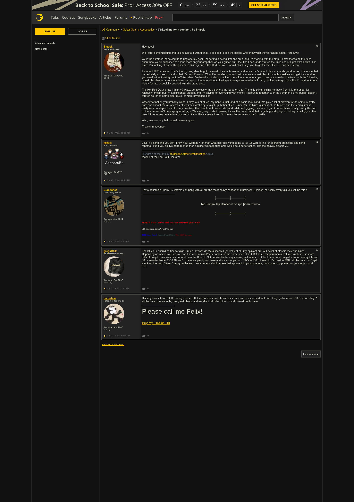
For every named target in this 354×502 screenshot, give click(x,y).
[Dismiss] (316, 5)
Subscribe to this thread (113, 344)
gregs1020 (110, 251)
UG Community (110, 29)
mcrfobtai (110, 298)
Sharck (108, 46)
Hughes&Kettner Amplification (187, 153)
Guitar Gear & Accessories (139, 29)
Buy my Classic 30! (156, 323)
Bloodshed (110, 189)
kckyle (108, 142)
